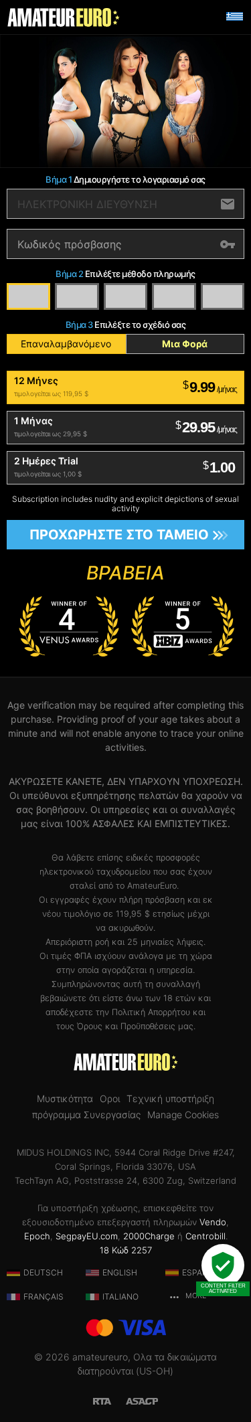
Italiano (120, 1297)
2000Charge (149, 1236)
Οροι (110, 1098)
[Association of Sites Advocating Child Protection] (142, 1399)
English (119, 1272)
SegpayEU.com (87, 1236)
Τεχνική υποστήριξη (170, 1098)
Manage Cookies (183, 1115)
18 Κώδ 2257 (126, 1250)
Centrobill (205, 1236)
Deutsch (43, 1272)
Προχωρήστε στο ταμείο (119, 535)
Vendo (212, 1222)
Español (200, 1272)
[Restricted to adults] (109, 1399)
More (194, 1296)
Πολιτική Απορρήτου (151, 1012)
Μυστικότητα (65, 1098)
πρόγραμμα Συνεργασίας (86, 1115)
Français (43, 1297)
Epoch (37, 1236)
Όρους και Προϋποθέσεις (126, 1026)
